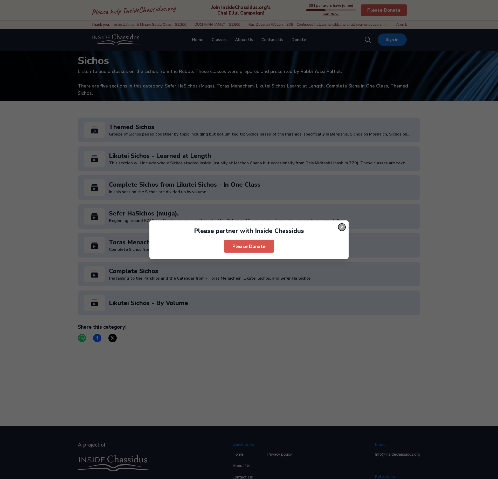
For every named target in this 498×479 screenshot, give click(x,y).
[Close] (341, 227)
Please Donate (249, 246)
